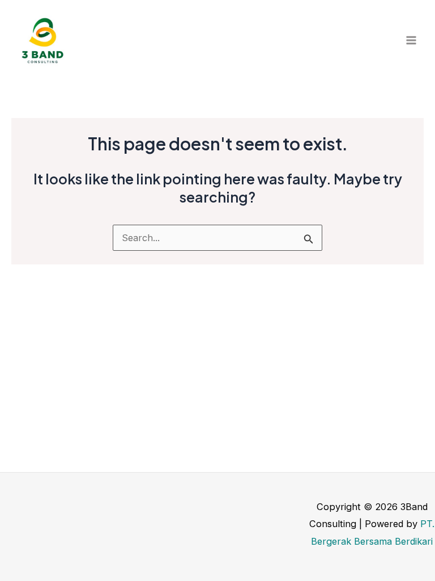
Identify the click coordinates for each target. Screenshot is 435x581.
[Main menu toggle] (411, 40)
